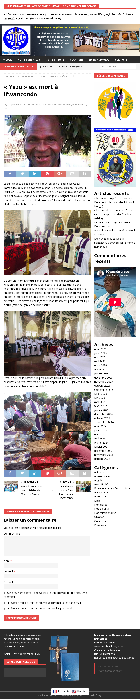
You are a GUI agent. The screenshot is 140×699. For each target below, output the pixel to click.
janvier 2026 (101, 373)
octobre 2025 (102, 385)
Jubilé (97, 500)
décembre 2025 (103, 377)
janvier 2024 (101, 446)
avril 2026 (100, 361)
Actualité (35, 104)
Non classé (100, 504)
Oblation (99, 517)
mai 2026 (99, 357)
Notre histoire (55, 59)
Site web (9, 582)
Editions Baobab (99, 59)
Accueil (7, 59)
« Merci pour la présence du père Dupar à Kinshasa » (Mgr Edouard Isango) (114, 202)
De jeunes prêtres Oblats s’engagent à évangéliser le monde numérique (114, 243)
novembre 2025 (103, 381)
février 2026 (101, 369)
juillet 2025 (100, 393)
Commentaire (12, 533)
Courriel (8, 571)
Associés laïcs (49, 104)
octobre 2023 (102, 458)
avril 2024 (100, 438)
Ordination (100, 521)
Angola (98, 480)
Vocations (76, 59)
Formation (100, 496)
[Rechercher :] (118, 66)
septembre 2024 (104, 422)
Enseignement (102, 492)
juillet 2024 (100, 430)
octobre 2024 (102, 418)
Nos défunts (64, 104)
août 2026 (100, 349)
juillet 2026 (100, 353)
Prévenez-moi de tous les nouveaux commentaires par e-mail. (44, 602)
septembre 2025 (104, 389)
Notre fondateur (29, 59)
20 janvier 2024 (16, 104)
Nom (7, 561)
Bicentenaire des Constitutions (112, 488)
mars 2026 (100, 365)
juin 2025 (99, 397)
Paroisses (77, 104)
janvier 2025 (101, 410)
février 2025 (101, 406)
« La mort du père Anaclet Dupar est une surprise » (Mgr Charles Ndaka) (113, 214)
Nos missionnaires (105, 513)
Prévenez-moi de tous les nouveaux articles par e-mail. (40, 608)
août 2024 (100, 426)
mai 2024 (99, 434)
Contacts (121, 59)
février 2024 (101, 442)
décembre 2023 (103, 450)
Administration (102, 476)
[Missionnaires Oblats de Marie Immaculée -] (70, 54)
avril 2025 (100, 402)
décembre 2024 (103, 414)
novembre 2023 (103, 454)
